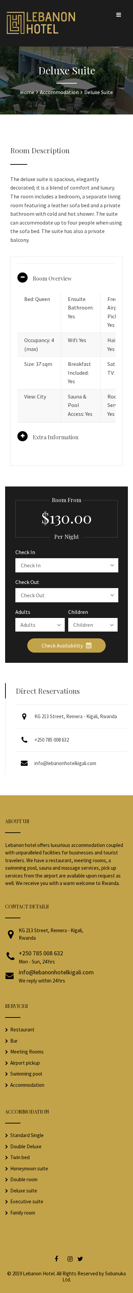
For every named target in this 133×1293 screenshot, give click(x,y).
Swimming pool (26, 1073)
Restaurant (22, 1029)
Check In (25, 552)
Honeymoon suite (29, 1168)
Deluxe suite (23, 1190)
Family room (22, 1212)
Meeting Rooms (27, 1051)
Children (78, 612)
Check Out (27, 582)
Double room (24, 1179)
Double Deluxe (26, 1146)
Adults (22, 612)
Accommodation (27, 1085)
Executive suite (26, 1201)
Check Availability (63, 645)
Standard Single (27, 1135)
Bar (14, 1041)
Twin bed (20, 1157)
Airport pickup (25, 1063)
